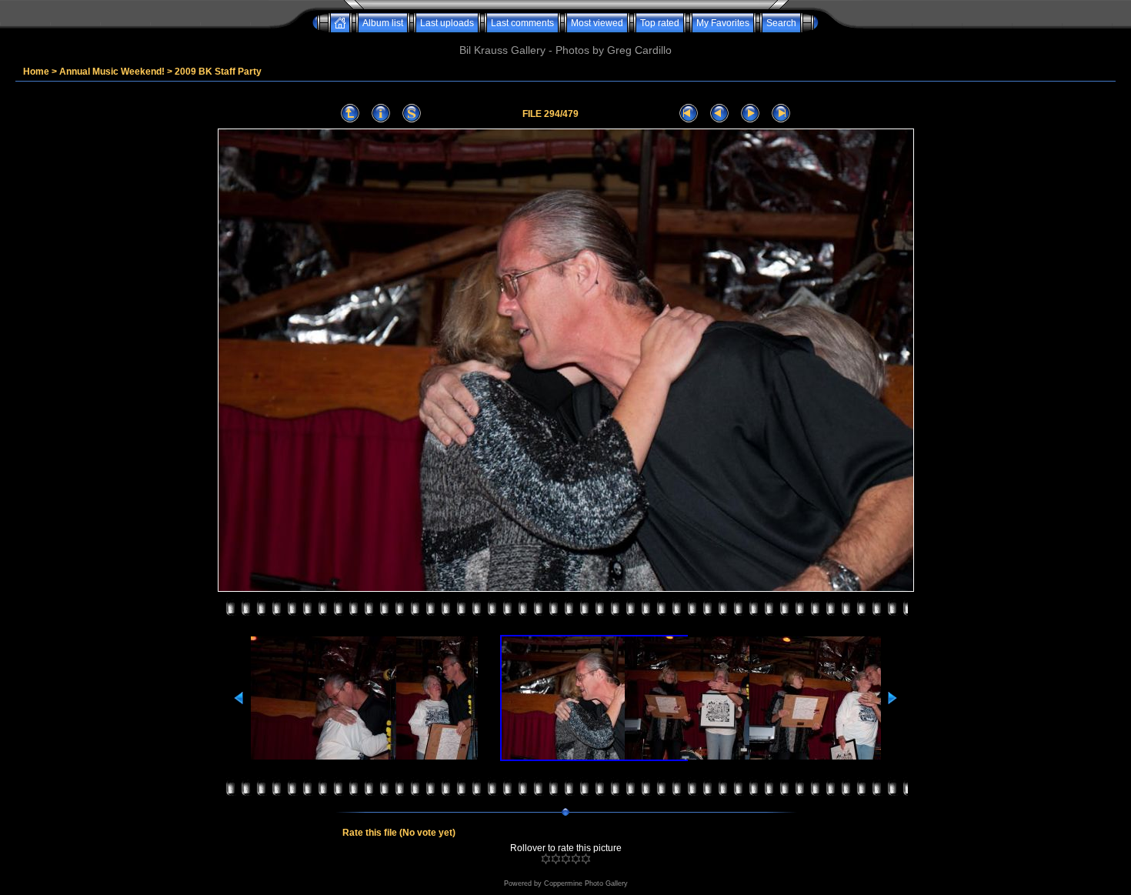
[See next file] (750, 113)
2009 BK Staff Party (218, 71)
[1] (546, 858)
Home (36, 71)
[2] (556, 858)
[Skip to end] (781, 113)
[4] (576, 858)
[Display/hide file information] (380, 113)
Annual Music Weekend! (112, 71)
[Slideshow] (411, 113)
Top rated (659, 23)
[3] (566, 858)
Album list (382, 23)
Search (781, 23)
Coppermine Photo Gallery (586, 883)
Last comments (522, 23)
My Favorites (722, 23)
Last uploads (447, 23)
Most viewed (597, 23)
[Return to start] (688, 113)
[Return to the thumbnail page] (350, 113)
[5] (586, 858)
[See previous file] (719, 113)
